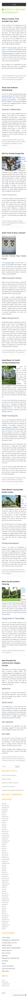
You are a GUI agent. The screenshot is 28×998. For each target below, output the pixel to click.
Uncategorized (10, 221)
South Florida (19, 479)
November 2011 (5, 921)
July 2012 (4, 906)
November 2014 (5, 859)
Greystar (18, 141)
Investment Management (11, 948)
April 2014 (4, 870)
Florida (3, 223)
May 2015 (4, 848)
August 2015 (5, 842)
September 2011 (6, 925)
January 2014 (5, 876)
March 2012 (4, 913)
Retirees (5, 961)
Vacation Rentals (8, 969)
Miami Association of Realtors (10, 427)
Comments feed (5, 984)
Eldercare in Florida (6, 779)
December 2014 (5, 857)
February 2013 (5, 895)
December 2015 (5, 835)
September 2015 (6, 841)
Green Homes (7, 945)
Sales (4, 963)
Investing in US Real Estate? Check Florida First (12, 790)
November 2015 (5, 837)
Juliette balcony (6, 714)
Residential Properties (12, 139)
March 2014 (4, 872)
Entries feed (5, 982)
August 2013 (5, 885)
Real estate (6, 953)
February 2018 (5, 805)
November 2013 (5, 880)
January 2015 (5, 856)
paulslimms (19, 79)
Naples (20, 758)
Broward (4, 549)
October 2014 (5, 861)
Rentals (5, 956)
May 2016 (4, 826)
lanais (6, 728)
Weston (23, 453)
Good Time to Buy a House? (13, 233)
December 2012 (5, 898)
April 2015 (4, 850)
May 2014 (4, 869)
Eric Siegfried (5, 185)
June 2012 (4, 908)
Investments (7, 950)
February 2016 (5, 831)
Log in (3, 980)
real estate (4, 352)
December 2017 (5, 807)
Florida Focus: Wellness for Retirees (10, 782)
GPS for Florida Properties (13, 153)
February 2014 (5, 874)
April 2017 (4, 814)
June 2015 (4, 846)
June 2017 (4, 813)
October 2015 (5, 839)
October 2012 (5, 902)
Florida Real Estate (11, 75)
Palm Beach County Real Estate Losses (12, 490)
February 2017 (5, 816)
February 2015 (5, 854)
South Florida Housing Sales (8, 786)
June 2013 (4, 887)
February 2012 (5, 915)
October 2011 (5, 923)
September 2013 (6, 884)
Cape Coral (6, 937)
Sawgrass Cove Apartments (9, 99)
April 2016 (4, 828)
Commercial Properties (12, 650)
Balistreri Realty (6, 406)
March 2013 (4, 893)
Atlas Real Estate (11, 141)
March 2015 (4, 852)
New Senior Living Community (9, 775)
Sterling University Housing (23, 590)
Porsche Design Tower (14, 47)
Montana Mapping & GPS (23, 159)
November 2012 (5, 900)
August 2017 (5, 811)
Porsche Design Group (7, 53)
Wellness (5, 971)
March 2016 (4, 829)
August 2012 (5, 904)
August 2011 (5, 927)
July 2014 (4, 865)
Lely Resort (23, 669)
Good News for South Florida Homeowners (11, 361)
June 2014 (4, 867)
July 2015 (4, 844)
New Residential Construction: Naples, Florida (11, 663)
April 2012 (4, 912)
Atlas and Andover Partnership (10, 88)
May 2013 (4, 889)
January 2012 (5, 917)
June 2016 (4, 824)
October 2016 (5, 818)
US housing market (9, 262)
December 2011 (5, 919)
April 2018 (4, 803)
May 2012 (4, 910)
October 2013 (5, 882)
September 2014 (6, 863)
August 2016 (5, 820)
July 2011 (4, 928)
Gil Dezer (4, 51)
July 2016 (4, 822)
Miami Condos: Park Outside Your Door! (10, 20)
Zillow (22, 503)
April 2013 (4, 891)
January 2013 (5, 897)
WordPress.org (5, 985)
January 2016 (5, 833)
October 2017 (5, 809)
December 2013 (5, 878)
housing (24, 350)
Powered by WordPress (18, 995)
